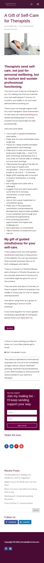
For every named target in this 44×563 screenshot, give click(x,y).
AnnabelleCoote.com (30, 542)
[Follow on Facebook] (6, 548)
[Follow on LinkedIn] (10, 548)
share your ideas (18, 318)
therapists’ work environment (26, 112)
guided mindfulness (27, 134)
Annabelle (9, 26)
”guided (9, 328)
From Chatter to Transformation (18, 503)
